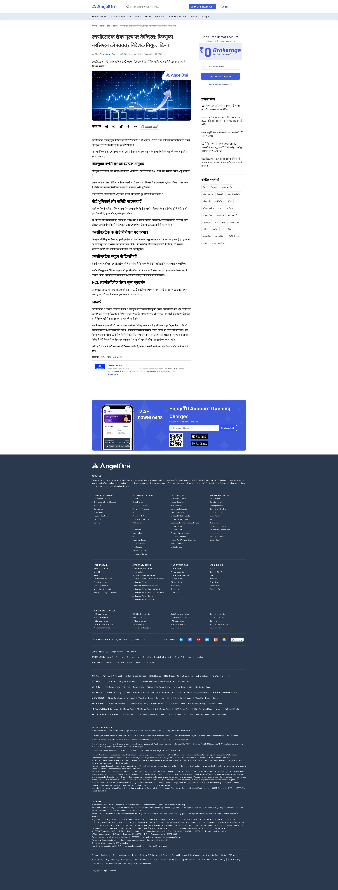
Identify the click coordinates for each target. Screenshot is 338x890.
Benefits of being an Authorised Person (148, 579)
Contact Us (98, 509)
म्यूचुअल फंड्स (207, 215)
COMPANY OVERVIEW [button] (103, 495)
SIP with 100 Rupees (140, 505)
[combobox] (160, 54)
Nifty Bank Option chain (133, 687)
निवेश (229, 229)
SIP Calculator (177, 505)
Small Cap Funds (157, 714)
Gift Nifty (226, 675)
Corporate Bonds (139, 540)
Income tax (214, 533)
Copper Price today (116, 703)
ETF (134, 526)
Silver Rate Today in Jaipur (206, 698)
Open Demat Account (202, 6)
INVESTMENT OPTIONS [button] (142, 495)
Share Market (215, 516)
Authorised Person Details (142, 596)
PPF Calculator (177, 543)
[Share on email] (135, 126)
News (148, 16)
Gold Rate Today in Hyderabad (197, 692)
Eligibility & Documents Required (145, 585)
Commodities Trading (218, 526)
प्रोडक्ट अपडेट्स (208, 208)
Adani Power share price (180, 617)
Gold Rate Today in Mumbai (118, 692)
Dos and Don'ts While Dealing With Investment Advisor (195, 855)
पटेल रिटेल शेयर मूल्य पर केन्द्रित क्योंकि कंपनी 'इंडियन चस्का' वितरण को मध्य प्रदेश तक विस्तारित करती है (222, 162)
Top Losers (175, 589)
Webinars (97, 519)
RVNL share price (139, 621)
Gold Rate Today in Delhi (143, 692)
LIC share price (216, 628)
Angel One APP (113, 657)
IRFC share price (100, 614)
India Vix (215, 675)
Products (159, 16)
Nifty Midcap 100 (171, 675)
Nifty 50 (106, 675)
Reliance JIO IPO (216, 572)
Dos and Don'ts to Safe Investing (146, 855)
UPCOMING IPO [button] (216, 565)
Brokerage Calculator (179, 498)
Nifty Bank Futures (127, 681)
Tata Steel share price (180, 614)
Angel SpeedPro (144, 657)
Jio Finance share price (219, 624)
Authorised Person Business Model (146, 589)
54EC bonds (137, 547)
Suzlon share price (101, 617)
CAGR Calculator (177, 512)
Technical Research (101, 582)
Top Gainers (175, 585)
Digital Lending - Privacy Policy (119, 859)
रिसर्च (204, 187)
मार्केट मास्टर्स (232, 215)
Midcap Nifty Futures (148, 681)
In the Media (98, 512)
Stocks (135, 498)
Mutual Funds (137, 502)
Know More (113, 374)
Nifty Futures (110, 681)
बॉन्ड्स (224, 222)
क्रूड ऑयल (207, 236)
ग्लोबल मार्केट (207, 201)
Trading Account (216, 505)
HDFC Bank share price (141, 614)
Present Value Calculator (181, 533)
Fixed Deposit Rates (195, 657)
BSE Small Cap (202, 675)
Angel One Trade (128, 657)
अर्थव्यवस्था (220, 215)
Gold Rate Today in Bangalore (225, 692)
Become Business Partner (142, 568)
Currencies (136, 529)
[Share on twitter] (121, 126)
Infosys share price (217, 617)
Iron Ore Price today (196, 703)
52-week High (176, 579)
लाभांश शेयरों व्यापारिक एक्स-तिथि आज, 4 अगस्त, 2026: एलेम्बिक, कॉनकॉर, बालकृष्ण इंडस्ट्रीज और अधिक (222, 121)
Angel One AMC (118, 651)
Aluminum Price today (138, 703)
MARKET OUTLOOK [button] (179, 565)
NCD (134, 536)
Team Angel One (108, 54)
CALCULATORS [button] (177, 495)
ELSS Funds (127, 714)
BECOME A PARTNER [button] (141, 565)
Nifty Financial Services (135, 675)
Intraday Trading (216, 512)
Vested (138, 662)
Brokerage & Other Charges (105, 502)
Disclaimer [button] (97, 801)
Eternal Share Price (178, 624)
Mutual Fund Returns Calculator (183, 540)
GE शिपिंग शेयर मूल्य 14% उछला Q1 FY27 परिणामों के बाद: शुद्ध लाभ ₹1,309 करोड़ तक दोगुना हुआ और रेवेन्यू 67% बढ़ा (222, 147)
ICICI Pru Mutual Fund (203, 709)
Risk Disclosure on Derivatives (117, 863)
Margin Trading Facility (163, 657)
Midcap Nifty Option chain (158, 687)
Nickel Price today (176, 703)
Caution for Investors (142, 863)
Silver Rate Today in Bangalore (151, 698)
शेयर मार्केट (214, 187)
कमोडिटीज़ (218, 201)
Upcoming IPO (138, 516)
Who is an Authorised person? (144, 575)
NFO (134, 512)
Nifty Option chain (112, 687)
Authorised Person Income (142, 582)
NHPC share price (139, 617)
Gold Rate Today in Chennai (169, 692)
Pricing (194, 16)
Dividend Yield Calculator (181, 516)
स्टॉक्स (205, 243)
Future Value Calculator (180, 519)
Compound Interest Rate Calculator (185, 523)
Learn (138, 16)
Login (225, 6)
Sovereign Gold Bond (140, 550)
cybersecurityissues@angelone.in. (167, 837)
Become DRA (137, 572)
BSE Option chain (202, 687)
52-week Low (176, 582)
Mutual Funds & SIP (121, 16)
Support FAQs (139, 639)
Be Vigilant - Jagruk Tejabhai (105, 592)
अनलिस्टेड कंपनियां (218, 243)
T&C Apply (233, 855)
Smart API (179, 657)
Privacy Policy (139, 846)
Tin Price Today (215, 703)
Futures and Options (140, 519)
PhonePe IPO (215, 586)
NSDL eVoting (234, 859)
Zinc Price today (158, 703)
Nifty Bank (117, 675)
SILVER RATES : (98, 698)
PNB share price (177, 621)
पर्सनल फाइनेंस (227, 187)
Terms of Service (155, 846)
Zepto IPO (214, 582)
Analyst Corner (216, 540)
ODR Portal (96, 863)
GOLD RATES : (98, 692)
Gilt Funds (188, 714)
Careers (97, 523)
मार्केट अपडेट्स (208, 194)
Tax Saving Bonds (139, 554)
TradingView (149, 662)
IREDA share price (101, 621)
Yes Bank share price (102, 628)
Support (206, 16)
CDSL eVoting (219, 859)
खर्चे (222, 229)
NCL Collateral (204, 859)
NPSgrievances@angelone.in (103, 834)
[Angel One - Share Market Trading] (104, 7)
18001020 (123, 639)
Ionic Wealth (131, 651)
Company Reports (101, 585)
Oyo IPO (213, 575)
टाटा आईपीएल (219, 236)
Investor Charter (167, 859)
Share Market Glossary (180, 575)
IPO (211, 519)
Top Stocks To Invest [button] (104, 610)
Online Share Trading (218, 509)
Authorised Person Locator (143, 599)
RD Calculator (176, 529)
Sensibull (108, 662)
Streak (129, 662)
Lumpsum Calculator (179, 509)
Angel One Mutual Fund (124, 709)
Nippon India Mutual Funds (227, 709)
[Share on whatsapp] (113, 126)
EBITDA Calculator (178, 536)
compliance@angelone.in (157, 831)
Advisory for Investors (186, 859)
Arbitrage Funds (174, 714)
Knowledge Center (101, 568)
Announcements (177, 572)
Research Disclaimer (101, 855)
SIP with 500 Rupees (140, 509)
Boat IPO (213, 579)
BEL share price (177, 628)
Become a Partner (177, 16)
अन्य (216, 222)
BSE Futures (183, 681)
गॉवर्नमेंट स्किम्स (234, 236)
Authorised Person (217, 536)
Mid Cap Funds (202, 714)
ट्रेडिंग (205, 229)
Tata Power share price (141, 628)
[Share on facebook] (128, 126)
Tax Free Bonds (138, 543)
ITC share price (215, 621)
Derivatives (214, 523)
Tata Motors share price (103, 624)
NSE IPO (213, 568)
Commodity (137, 533)
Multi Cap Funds (219, 714)
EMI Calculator (176, 547)
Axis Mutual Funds (163, 709)
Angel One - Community (103, 589)
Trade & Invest (99, 16)
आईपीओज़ (229, 208)
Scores (166, 855)
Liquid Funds (141, 714)
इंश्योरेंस (214, 229)
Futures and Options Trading (221, 529)
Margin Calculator (178, 502)
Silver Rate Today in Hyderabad (121, 698)
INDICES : (96, 675)
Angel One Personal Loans (146, 859)
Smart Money (99, 572)
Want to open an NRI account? (220, 84)
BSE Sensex (187, 675)
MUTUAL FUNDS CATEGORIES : (105, 714)
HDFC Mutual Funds (182, 709)
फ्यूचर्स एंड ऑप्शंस (234, 194)
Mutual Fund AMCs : (102, 709)
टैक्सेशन (229, 201)
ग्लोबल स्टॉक (234, 222)
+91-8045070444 (135, 837)
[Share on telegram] (106, 126)
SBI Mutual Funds (144, 709)
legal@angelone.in (160, 840)
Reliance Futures (167, 681)
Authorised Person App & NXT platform (148, 592)
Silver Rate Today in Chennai (179, 698)
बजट (220, 208)
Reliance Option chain (182, 687)
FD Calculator (176, 526)
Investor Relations (101, 516)
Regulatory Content (121, 855)
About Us (97, 505)
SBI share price (138, 624)
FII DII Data (175, 592)
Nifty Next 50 (155, 675)
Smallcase (119, 662)
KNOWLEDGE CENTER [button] (219, 495)
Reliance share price (218, 614)
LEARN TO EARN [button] (101, 565)
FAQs (223, 855)
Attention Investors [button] (103, 727)
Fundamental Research (103, 579)
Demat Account (216, 502)
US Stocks (136, 523)
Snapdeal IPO (215, 589)
